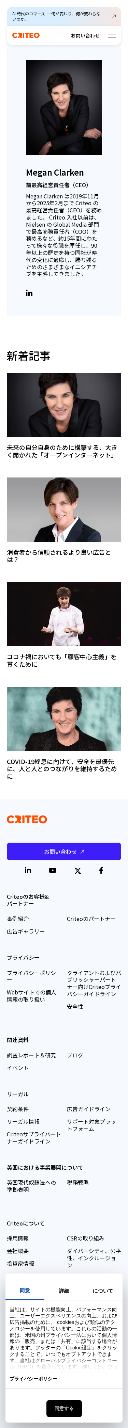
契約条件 (18, 1109)
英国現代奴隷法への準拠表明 (31, 1186)
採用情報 (18, 1238)
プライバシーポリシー (31, 976)
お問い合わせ (85, 35)
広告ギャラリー (26, 931)
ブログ (75, 1055)
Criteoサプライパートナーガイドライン (34, 1137)
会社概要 (18, 1251)
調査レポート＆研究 (31, 1055)
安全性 (75, 1006)
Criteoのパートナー (91, 918)
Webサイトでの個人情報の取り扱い (31, 995)
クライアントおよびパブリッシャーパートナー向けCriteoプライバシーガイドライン (94, 983)
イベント (18, 1068)
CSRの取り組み (85, 1238)
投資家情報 (20, 1263)
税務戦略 (78, 1182)
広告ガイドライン (89, 1109)
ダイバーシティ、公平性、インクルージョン (94, 1258)
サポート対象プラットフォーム (91, 1125)
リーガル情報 (23, 1121)
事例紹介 (18, 918)
